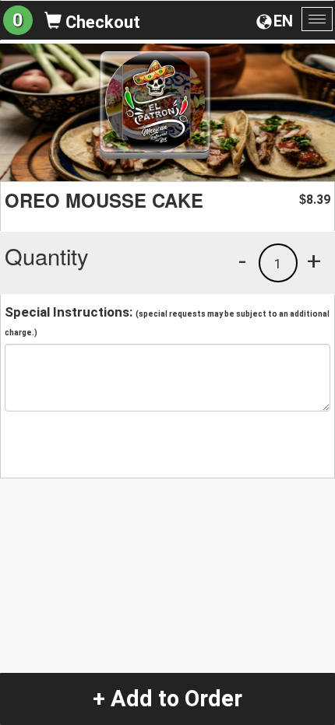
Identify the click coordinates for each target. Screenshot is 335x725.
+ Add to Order (167, 698)
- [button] (242, 260)
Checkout (101, 22)
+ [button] (314, 260)
